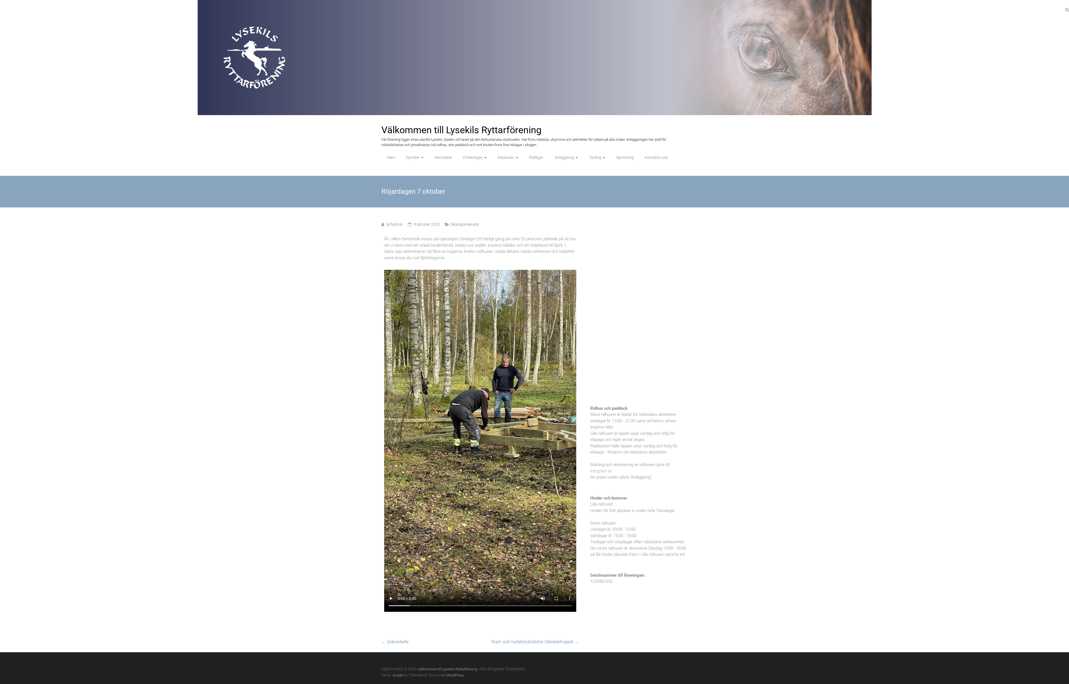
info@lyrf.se (601, 471)
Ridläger (536, 157)
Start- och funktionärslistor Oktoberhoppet (535, 641)
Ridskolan (505, 157)
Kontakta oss (656, 157)
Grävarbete (394, 641)
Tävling (595, 157)
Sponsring (625, 157)
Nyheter (413, 157)
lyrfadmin (394, 224)
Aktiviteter (443, 157)
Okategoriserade (464, 224)
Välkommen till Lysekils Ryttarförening (461, 129)
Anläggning (564, 157)
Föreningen (473, 157)
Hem (391, 157)
